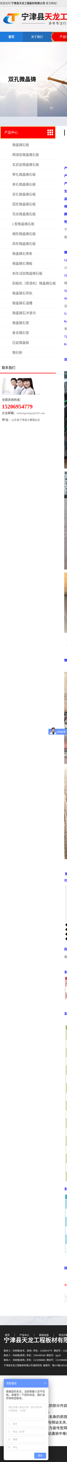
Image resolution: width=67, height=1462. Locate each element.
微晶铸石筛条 (22, 254)
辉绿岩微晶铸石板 (25, 155)
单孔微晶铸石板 (24, 184)
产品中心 (11, 132)
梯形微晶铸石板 (24, 234)
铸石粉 (17, 353)
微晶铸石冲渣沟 (24, 313)
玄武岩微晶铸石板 (25, 165)
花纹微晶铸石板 (24, 214)
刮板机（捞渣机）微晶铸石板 (34, 283)
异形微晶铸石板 (24, 244)
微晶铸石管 (20, 323)
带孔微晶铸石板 (24, 175)
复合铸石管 (20, 333)
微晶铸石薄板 (22, 264)
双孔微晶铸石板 (24, 194)
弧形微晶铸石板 (24, 204)
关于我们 (37, 36)
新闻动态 (44, 1335)
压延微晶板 (20, 343)
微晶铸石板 (20, 145)
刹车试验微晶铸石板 (27, 273)
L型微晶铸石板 (23, 224)
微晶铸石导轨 (22, 293)
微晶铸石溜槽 (22, 303)
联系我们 (8, 368)
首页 (11, 36)
